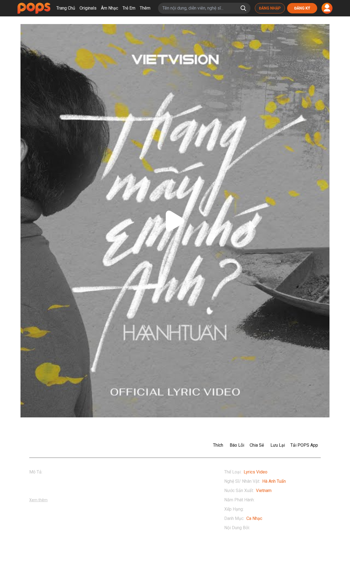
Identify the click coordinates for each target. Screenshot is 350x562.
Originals (88, 8)
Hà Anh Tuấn (274, 481)
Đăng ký (302, 8)
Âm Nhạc (109, 8)
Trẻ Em (128, 8)
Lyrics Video (255, 472)
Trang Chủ (65, 8)
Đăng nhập (270, 8)
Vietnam (264, 490)
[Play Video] (175, 221)
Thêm (145, 8)
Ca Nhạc (254, 518)
